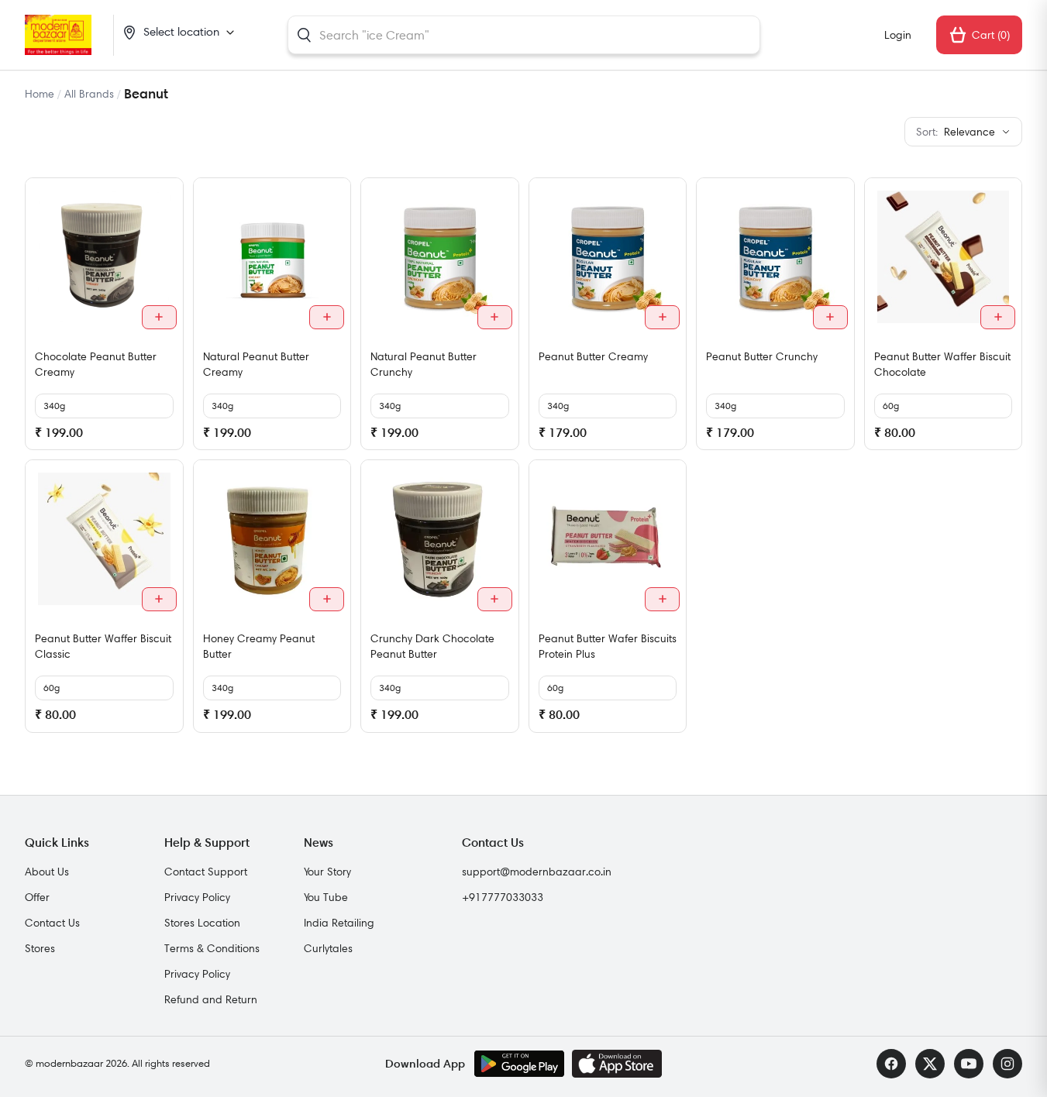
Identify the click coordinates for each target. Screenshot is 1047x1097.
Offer (37, 897)
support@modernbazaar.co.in (536, 872)
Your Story (327, 872)
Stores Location (202, 923)
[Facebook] (891, 1063)
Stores (40, 948)
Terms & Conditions (212, 948)
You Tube (326, 897)
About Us (47, 872)
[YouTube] (968, 1063)
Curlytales (328, 948)
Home (39, 94)
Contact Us (52, 923)
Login (897, 35)
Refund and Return (210, 999)
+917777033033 (502, 897)
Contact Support (205, 872)
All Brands (89, 93)
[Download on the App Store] (617, 1063)
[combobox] (523, 34)
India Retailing (339, 923)
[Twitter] (930, 1063)
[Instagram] (1007, 1063)
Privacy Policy (197, 897)
